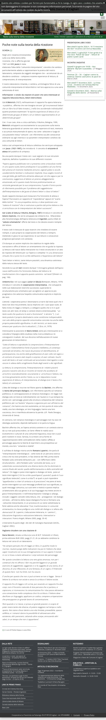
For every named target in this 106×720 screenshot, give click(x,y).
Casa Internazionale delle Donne (14, 698)
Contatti (77, 715)
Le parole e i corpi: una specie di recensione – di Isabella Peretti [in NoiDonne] (14, 657)
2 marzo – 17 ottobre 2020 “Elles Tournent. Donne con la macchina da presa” (53, 660)
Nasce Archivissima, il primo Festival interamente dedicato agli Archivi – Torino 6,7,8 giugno (17, 664)
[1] (11, 50)
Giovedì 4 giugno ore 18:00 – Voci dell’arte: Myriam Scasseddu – (81, 67)
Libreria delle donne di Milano (13, 701)
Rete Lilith (5, 708)
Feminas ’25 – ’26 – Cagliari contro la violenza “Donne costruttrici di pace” (83, 75)
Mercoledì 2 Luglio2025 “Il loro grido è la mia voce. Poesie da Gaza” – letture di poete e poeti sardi (84, 54)
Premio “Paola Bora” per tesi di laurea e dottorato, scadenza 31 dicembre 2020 (52, 648)
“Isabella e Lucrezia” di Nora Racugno (51, 682)
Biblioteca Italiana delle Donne (13, 695)
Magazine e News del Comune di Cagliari (88, 657)
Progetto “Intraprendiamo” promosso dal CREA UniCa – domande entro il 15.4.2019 (88, 653)
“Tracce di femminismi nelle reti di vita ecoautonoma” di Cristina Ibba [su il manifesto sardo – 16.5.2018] (16, 670)
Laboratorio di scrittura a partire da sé (88, 37)
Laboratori (70, 37)
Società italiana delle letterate (13, 704)
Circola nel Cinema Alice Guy (12, 689)
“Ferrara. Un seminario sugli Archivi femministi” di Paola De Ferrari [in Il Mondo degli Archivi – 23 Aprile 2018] (17, 677)
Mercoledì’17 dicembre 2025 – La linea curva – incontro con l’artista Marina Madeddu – (83, 84)
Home (56, 37)
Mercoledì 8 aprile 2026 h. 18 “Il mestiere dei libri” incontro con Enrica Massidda (85, 47)
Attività (62, 37)
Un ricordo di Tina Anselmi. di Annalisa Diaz (51, 686)
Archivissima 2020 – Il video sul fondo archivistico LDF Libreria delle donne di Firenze (51, 654)
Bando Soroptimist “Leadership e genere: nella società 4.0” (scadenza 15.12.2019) (88, 648)
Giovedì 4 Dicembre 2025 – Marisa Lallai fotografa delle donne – (84, 92)
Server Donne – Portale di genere (14, 692)
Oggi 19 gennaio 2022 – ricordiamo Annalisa (50, 671)
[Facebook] (101, 14)
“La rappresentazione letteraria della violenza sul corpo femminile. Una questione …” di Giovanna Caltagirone (51, 677)
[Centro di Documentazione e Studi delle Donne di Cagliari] (53, 33)
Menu (53, 18)
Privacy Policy (89, 715)
